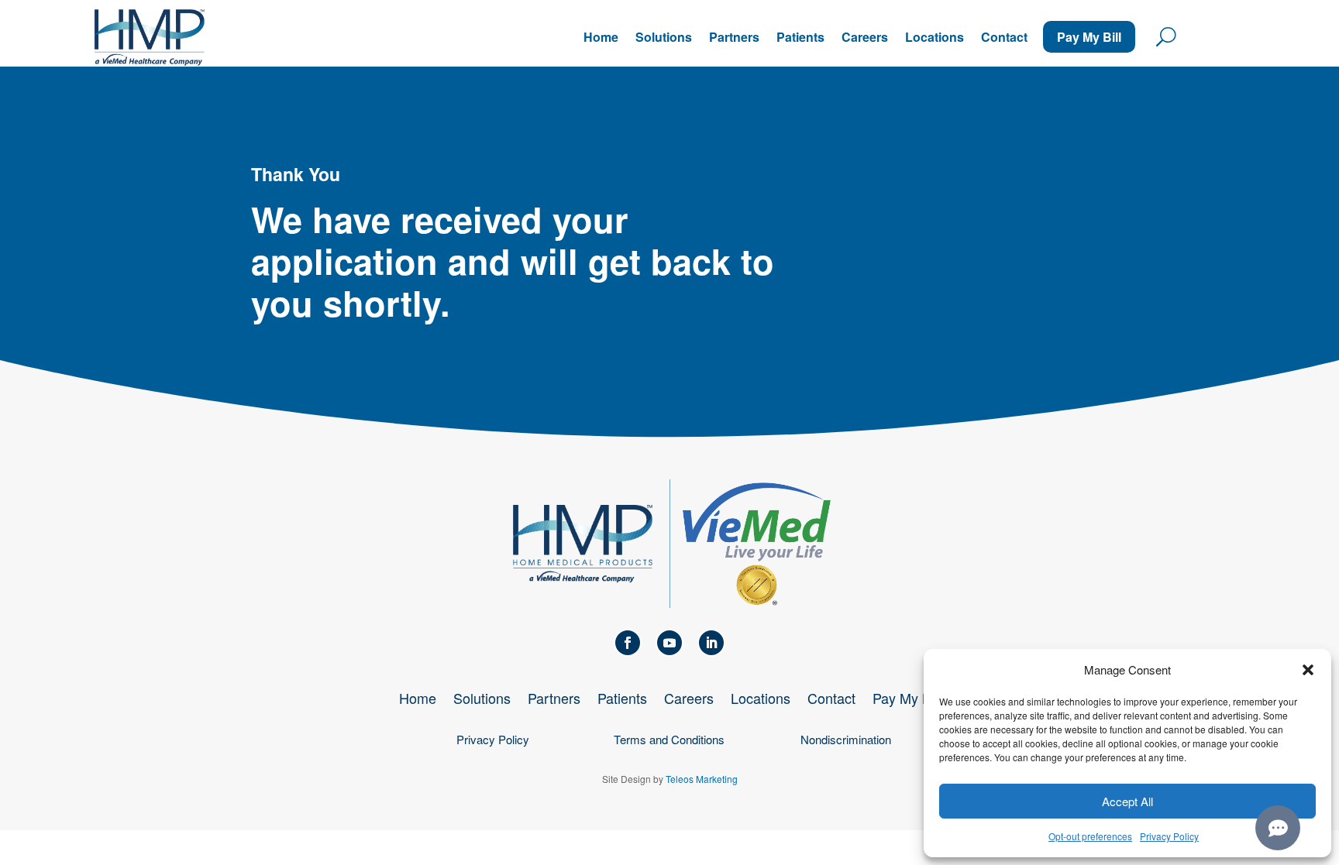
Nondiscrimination (845, 739)
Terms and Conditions (669, 739)
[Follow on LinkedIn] (711, 643)
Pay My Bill (1089, 37)
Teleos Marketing (702, 778)
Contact (1004, 37)
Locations (934, 37)
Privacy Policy (1169, 836)
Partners (734, 37)
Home (600, 37)
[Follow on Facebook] (628, 643)
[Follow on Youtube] (669, 643)
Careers (865, 37)
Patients (800, 37)
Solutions (663, 37)
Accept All (1127, 801)
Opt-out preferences (1090, 836)
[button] (1308, 670)
